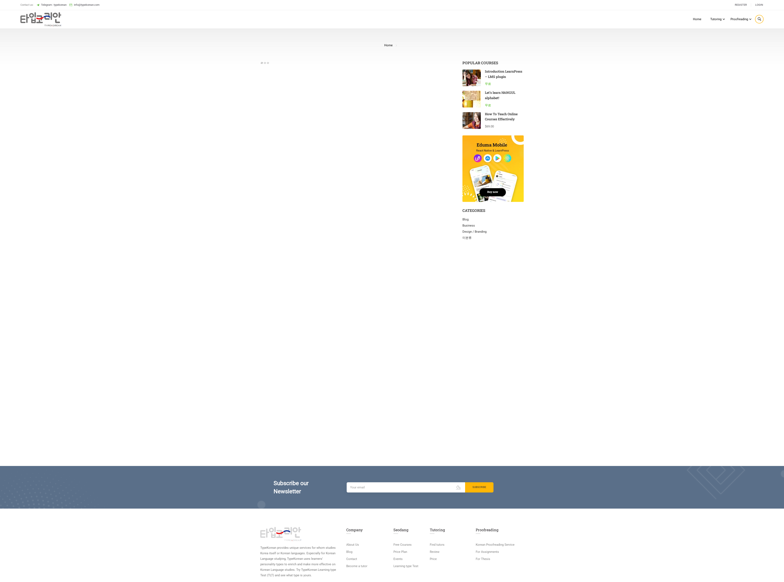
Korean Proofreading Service (495, 545)
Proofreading (739, 19)
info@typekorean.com (86, 4)
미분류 (467, 238)
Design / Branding (474, 231)
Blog (465, 219)
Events (398, 559)
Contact (351, 559)
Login (759, 4)
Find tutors (437, 545)
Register (741, 4)
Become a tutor (356, 566)
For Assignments (487, 552)
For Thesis (483, 559)
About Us (352, 545)
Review (434, 552)
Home (697, 19)
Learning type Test (405, 566)
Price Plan (400, 552)
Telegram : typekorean (54, 4)
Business (468, 225)
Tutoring (716, 19)
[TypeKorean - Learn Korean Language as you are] (40, 19)
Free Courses (402, 545)
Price (433, 559)
